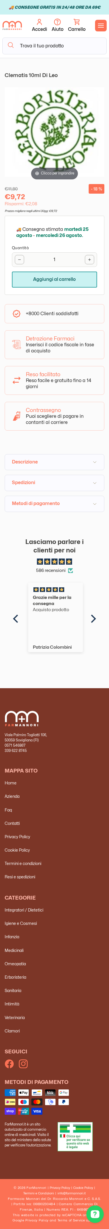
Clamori (12, 1030)
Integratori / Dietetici (24, 909)
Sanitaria (13, 990)
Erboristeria (15, 977)
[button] (76, 25)
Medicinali (14, 950)
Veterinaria (15, 1017)
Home (11, 782)
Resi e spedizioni (20, 876)
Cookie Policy (17, 850)
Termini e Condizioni (38, 1193)
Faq (8, 809)
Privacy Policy (17, 836)
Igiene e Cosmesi (21, 923)
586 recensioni (51, 570)
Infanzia (12, 936)
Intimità (12, 1003)
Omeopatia (15, 963)
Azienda (12, 796)
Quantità (20, 247)
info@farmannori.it (72, 1193)
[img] (55, 562)
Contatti (12, 823)
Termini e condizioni (23, 863)
